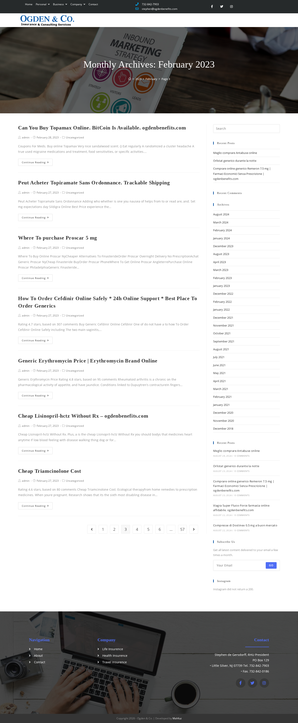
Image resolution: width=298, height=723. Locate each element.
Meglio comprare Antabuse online (235, 153)
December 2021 (223, 318)
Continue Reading (34, 162)
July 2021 (218, 357)
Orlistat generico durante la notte (234, 161)
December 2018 (223, 428)
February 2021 (222, 397)
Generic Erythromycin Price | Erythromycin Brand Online (87, 361)
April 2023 (219, 262)
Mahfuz (177, 718)
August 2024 (221, 214)
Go (271, 565)
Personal (41, 4)
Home (29, 4)
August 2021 (221, 349)
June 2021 (219, 365)
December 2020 (223, 413)
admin (25, 137)
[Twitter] (222, 7)
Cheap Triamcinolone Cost (49, 471)
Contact (93, 4)
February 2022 (222, 302)
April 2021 (219, 381)
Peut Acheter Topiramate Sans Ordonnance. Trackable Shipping (94, 182)
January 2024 (221, 238)
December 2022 (223, 294)
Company (76, 4)
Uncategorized (75, 137)
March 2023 (220, 270)
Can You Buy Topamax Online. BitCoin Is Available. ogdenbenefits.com (102, 128)
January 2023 (221, 286)
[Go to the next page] (193, 529)
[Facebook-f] (212, 7)
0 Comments (242, 455)
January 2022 (221, 309)
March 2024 (220, 222)
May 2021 (219, 373)
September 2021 (223, 341)
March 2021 (220, 389)
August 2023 (221, 254)
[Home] (129, 79)
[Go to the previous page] (91, 529)
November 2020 (223, 421)
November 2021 (223, 325)
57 (182, 529)
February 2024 (222, 230)
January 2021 (221, 405)
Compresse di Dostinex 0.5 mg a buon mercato (245, 525)
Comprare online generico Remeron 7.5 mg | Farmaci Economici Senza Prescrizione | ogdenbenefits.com (242, 174)
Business (59, 4)
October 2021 (222, 333)
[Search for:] (246, 128)
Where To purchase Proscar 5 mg (57, 238)
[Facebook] (240, 683)
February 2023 (222, 278)
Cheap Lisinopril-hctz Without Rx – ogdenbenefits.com (83, 416)
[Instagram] (231, 7)
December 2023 (223, 246)
